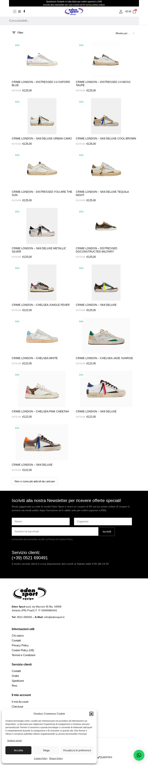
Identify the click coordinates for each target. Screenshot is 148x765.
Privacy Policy (56, 758)
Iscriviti (107, 531)
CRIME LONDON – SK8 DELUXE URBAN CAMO (42, 138)
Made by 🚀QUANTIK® (99, 757)
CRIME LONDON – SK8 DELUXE (96, 304)
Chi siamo (18, 635)
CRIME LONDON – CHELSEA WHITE (35, 358)
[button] (91, 714)
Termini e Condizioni (23, 655)
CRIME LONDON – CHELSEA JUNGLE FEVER (41, 304)
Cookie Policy (40, 758)
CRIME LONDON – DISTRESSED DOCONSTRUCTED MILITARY (96, 250)
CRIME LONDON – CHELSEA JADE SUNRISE (104, 358)
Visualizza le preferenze (77, 750)
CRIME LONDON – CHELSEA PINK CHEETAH (40, 411)
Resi (14, 685)
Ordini (15, 675)
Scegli (69, 54)
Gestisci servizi (14, 740)
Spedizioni (18, 680)
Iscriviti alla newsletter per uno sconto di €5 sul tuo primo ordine (74, 5)
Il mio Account (20, 701)
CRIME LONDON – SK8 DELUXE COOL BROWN (106, 138)
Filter (20, 32)
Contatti (16, 640)
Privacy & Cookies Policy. (60, 539)
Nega (46, 750)
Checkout (17, 706)
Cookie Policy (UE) (23, 650)
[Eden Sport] (74, 11)
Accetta (18, 750)
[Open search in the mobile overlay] (69, 21)
